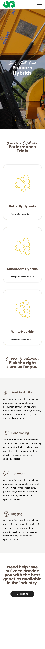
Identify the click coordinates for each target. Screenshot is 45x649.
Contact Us (22, 593)
